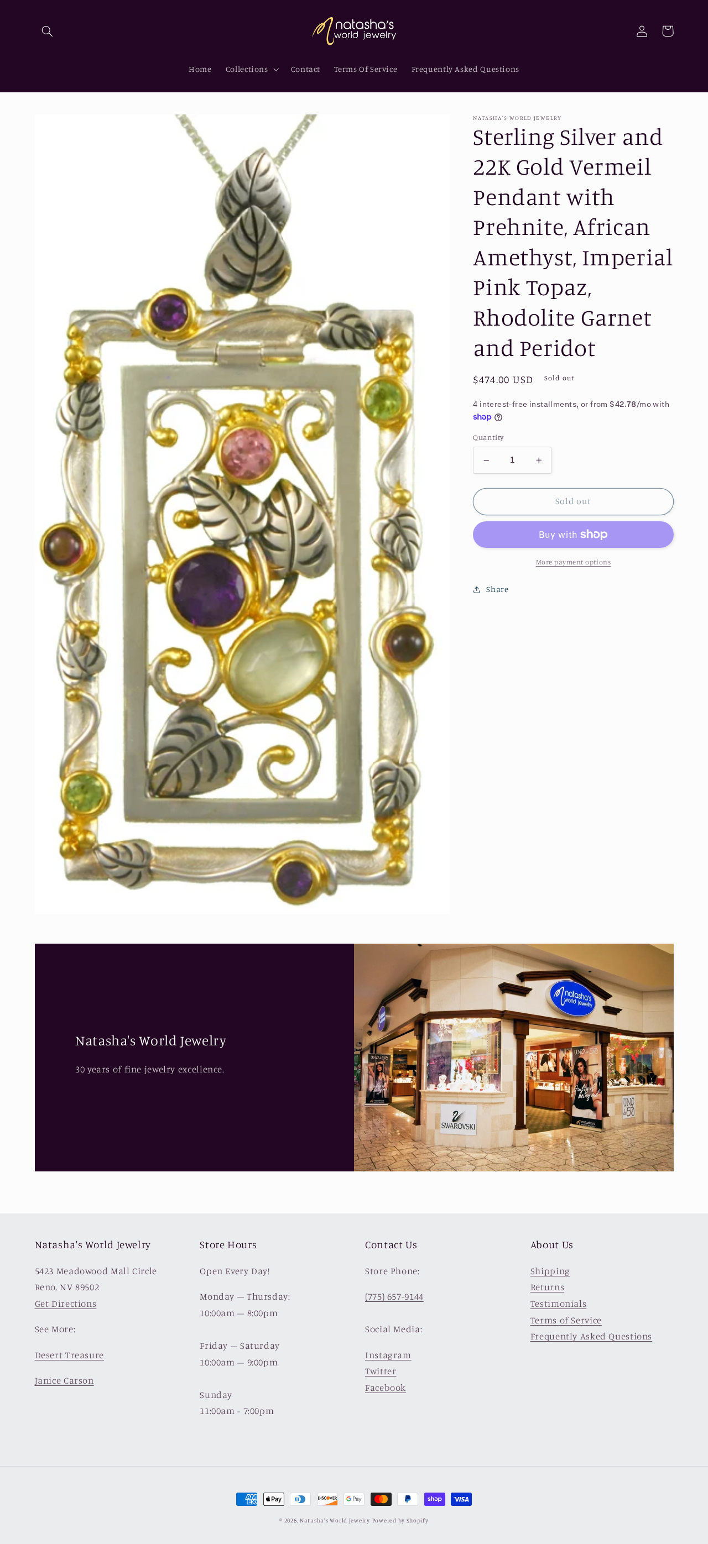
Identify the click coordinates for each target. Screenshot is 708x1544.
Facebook (385, 1387)
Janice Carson (64, 1380)
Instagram (388, 1354)
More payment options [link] (573, 562)
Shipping (550, 1270)
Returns (547, 1286)
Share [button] (497, 589)
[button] (47, 31)
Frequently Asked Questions (591, 1336)
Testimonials (558, 1303)
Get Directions (66, 1303)
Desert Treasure (69, 1354)
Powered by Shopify (400, 1520)
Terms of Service (566, 1320)
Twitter (380, 1370)
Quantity (488, 437)
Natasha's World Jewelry (335, 1520)
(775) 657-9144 (394, 1296)
